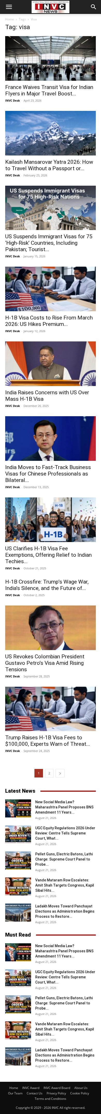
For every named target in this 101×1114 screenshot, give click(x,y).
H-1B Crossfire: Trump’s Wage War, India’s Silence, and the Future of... (47, 585)
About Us (81, 1088)
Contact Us (34, 1093)
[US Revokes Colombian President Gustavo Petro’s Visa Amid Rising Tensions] (50, 627)
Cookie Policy (79, 1093)
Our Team (15, 1093)
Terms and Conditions (50, 1098)
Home (9, 19)
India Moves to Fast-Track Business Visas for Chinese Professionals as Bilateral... (48, 473)
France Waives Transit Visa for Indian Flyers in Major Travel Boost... (49, 90)
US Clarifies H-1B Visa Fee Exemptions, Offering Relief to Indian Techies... (48, 554)
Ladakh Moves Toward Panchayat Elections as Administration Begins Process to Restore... (65, 911)
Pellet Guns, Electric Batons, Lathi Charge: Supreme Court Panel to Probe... (64, 859)
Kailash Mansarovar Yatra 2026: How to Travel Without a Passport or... (49, 165)
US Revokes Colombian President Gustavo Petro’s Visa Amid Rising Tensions (44, 663)
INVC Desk (12, 100)
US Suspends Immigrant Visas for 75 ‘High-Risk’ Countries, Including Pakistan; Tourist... (48, 242)
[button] (9, 7)
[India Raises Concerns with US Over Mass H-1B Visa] (50, 363)
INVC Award (30, 1088)
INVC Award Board (57, 1088)
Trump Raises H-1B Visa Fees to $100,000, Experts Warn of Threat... (47, 740)
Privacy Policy (56, 1093)
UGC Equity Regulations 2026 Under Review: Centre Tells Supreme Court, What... (65, 833)
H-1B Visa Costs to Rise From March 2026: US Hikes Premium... (49, 321)
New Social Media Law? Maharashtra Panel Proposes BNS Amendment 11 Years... (64, 807)
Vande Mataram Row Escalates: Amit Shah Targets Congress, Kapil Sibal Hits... (64, 885)
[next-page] (60, 773)
